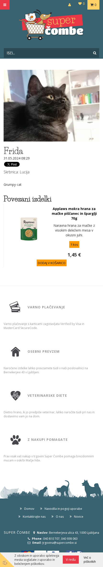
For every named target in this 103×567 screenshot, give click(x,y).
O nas (60, 517)
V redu (71, 559)
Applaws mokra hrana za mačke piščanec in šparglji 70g (74, 213)
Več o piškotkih (90, 560)
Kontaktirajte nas (34, 517)
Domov (29, 509)
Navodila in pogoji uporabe (63, 509)
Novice (78, 517)
